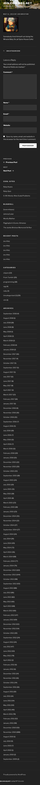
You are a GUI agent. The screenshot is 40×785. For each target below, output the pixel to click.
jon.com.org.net (17, 3)
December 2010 (9, 728)
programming (8, 282)
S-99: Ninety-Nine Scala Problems (16, 196)
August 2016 (8, 426)
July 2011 (6, 696)
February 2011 (8, 719)
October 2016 (8, 417)
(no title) (6, 241)
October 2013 (8, 579)
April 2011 (7, 710)
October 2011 (8, 683)
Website (6, 125)
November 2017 (9, 359)
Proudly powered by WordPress (14, 774)
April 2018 (7, 336)
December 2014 (9, 516)
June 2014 (7, 543)
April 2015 (7, 498)
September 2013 (10, 584)
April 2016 (7, 444)
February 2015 (9, 507)
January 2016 (8, 458)
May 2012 (7, 656)
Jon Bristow (23, 14)
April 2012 (7, 660)
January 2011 (8, 723)
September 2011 (9, 687)
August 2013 (8, 588)
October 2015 (8, 471)
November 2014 (9, 521)
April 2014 (7, 552)
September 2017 (10, 368)
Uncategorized (13, 51)
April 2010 (7, 750)
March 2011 (7, 714)
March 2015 (8, 503)
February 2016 (9, 453)
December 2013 (9, 570)
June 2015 (7, 489)
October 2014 (8, 525)
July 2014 (7, 539)
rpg (4, 286)
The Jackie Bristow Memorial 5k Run (17, 228)
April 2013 (7, 606)
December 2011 (9, 674)
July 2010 (7, 741)
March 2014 (8, 557)
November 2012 (9, 629)
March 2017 (8, 395)
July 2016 (7, 431)
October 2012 (8, 633)
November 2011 (9, 678)
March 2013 (8, 611)
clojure (6, 273)
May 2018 (7, 332)
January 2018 (8, 350)
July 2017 (7, 377)
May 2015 (7, 494)
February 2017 (9, 399)
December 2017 (9, 354)
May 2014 (7, 548)
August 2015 (8, 480)
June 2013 (7, 597)
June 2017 (7, 381)
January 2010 (8, 755)
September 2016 (10, 422)
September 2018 (10, 314)
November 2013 (9, 575)
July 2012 (7, 647)
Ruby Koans (8, 187)
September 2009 (10, 759)
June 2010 (7, 746)
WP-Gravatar (19, 781)
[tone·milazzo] (8, 210)
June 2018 (7, 327)
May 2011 (7, 705)
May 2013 (7, 602)
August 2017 (8, 372)
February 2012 (9, 665)
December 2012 (9, 624)
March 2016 (8, 449)
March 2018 (8, 341)
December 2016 (9, 408)
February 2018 (9, 345)
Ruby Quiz (7, 191)
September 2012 (10, 638)
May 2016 (7, 440)
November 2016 (9, 413)
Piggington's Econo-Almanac (14, 223)
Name (6, 103)
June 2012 (7, 651)
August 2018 (8, 318)
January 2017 (8, 404)
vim (4, 300)
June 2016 (7, 435)
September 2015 (10, 476)
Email (6, 114)
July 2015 (7, 485)
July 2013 (7, 593)
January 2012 (8, 669)
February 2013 (9, 615)
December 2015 (9, 462)
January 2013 (8, 620)
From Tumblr (8, 277)
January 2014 (8, 566)
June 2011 (7, 701)
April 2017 (7, 390)
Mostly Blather (9, 219)
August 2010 (8, 737)
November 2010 (9, 732)
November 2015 (9, 467)
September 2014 (10, 530)
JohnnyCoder (8, 214)
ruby (5, 291)
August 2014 (8, 534)
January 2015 (8, 512)
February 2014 (9, 561)
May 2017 (7, 386)
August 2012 (8, 642)
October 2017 (8, 363)
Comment (8, 72)
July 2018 (7, 323)
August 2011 (8, 692)
